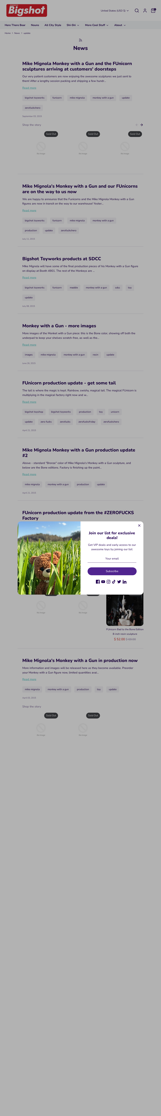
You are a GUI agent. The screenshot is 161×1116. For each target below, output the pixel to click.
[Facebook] (98, 582)
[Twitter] (119, 582)
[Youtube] (103, 582)
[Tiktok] (114, 582)
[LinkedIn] (124, 582)
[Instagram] (108, 582)
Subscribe (112, 571)
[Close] (139, 525)
